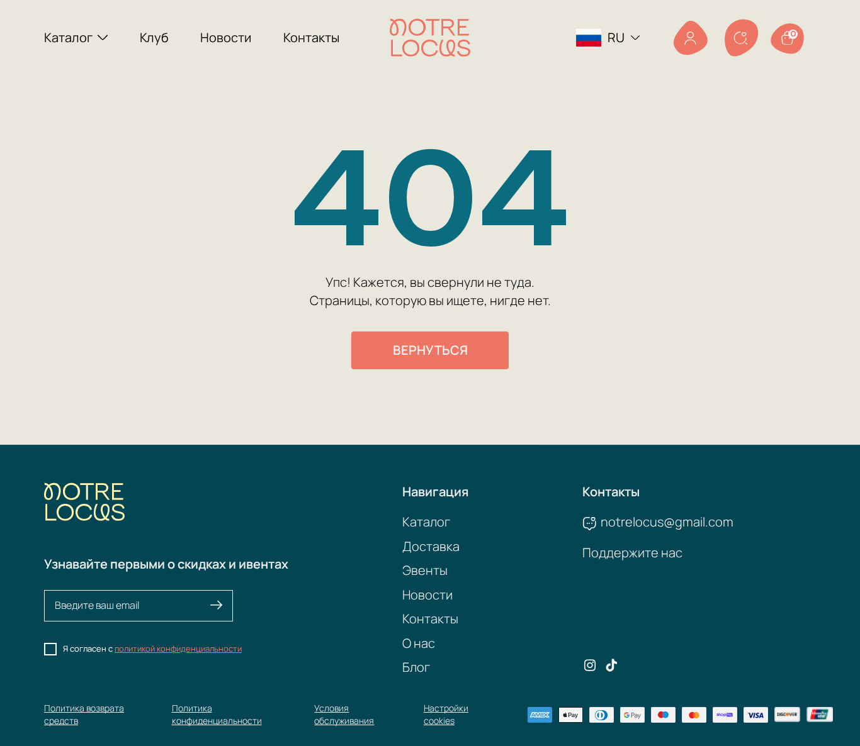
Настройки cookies (446, 714)
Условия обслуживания (344, 714)
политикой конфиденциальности (178, 648)
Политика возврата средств (84, 714)
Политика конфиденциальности (217, 714)
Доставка (431, 546)
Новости (225, 37)
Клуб (154, 37)
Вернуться (430, 350)
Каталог (68, 37)
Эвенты (425, 570)
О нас (418, 643)
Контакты (311, 37)
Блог (416, 667)
